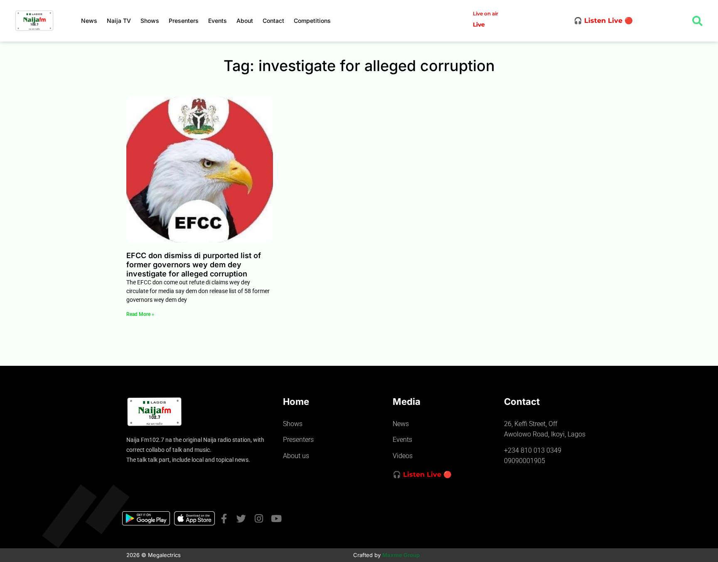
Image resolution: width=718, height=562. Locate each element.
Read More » (140, 314)
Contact (273, 20)
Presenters (184, 20)
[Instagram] (258, 518)
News (89, 20)
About (244, 20)
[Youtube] (276, 518)
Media (406, 401)
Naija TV (119, 20)
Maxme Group (401, 555)
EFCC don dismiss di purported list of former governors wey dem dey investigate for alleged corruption (193, 264)
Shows (149, 20)
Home (296, 401)
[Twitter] (241, 518)
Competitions (312, 20)
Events (217, 20)
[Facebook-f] (224, 518)
